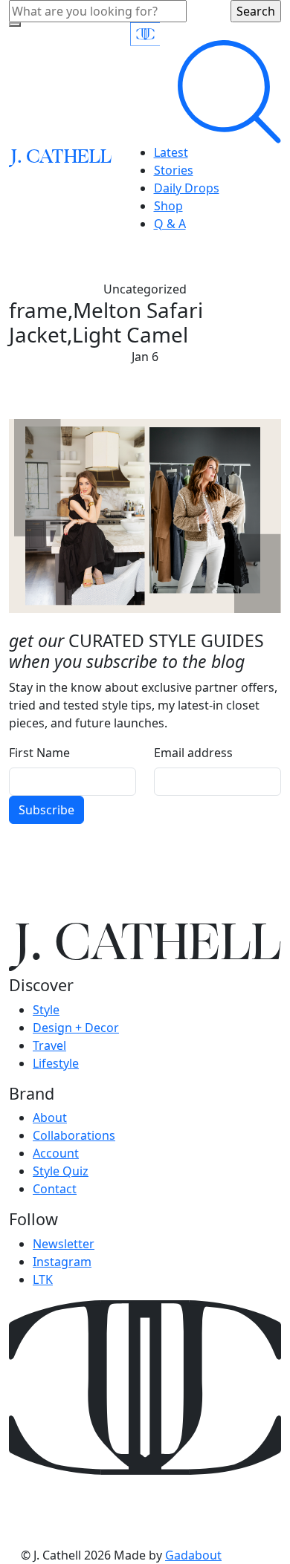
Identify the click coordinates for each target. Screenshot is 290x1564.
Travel (49, 1045)
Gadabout (193, 1555)
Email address (193, 752)
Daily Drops (186, 188)
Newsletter (63, 1244)
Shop (168, 206)
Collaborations (74, 1135)
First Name (39, 752)
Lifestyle (56, 1063)
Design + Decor (76, 1027)
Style (46, 1010)
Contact (55, 1189)
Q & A (170, 223)
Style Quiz (60, 1171)
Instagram (62, 1261)
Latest (171, 152)
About (50, 1117)
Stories (173, 170)
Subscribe (46, 810)
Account (56, 1153)
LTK (43, 1279)
